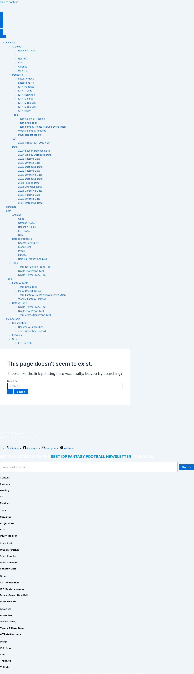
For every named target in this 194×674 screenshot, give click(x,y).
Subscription (19, 322)
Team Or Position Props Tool (34, 266)
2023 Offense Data (29, 162)
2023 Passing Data (29, 158)
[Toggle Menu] (3, 36)
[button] (97, 18)
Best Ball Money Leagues (32, 258)
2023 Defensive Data (30, 166)
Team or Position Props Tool (34, 314)
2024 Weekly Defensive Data (35, 154)
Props (21, 250)
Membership (13, 318)
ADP (14, 138)
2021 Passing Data (29, 182)
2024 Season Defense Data (34, 150)
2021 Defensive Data (30, 190)
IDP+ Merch (25, 343)
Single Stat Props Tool (31, 270)
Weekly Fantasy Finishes (32, 130)
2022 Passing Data (29, 170)
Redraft (22, 58)
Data (15, 146)
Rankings (11, 206)
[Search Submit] (10, 391)
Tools (15, 114)
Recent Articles (27, 50)
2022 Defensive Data (30, 178)
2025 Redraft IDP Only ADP (34, 142)
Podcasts (17, 74)
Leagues (17, 334)
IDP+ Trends (25, 90)
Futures (22, 254)
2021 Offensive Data (30, 186)
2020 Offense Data (29, 198)
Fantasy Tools (20, 282)
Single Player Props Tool (32, 274)
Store (15, 339)
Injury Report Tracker (30, 134)
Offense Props (26, 222)
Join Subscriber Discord (32, 331)
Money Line (24, 246)
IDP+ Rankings (26, 94)
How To (22, 70)
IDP (20, 62)
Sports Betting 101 (28, 242)
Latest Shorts (26, 82)
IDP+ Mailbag (25, 98)
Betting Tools (19, 302)
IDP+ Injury (24, 110)
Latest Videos (26, 78)
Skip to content (9, 1)
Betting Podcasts (22, 238)
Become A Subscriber (30, 326)
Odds (21, 218)
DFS (20, 234)
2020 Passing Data (29, 194)
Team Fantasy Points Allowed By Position (42, 126)
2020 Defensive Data (30, 202)
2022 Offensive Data (30, 174)
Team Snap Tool (27, 122)
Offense (22, 66)
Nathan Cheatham (10, 441)
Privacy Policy (8, 621)
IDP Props (24, 230)
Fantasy (10, 42)
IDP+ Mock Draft (27, 102)
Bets (8, 210)
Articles (16, 46)
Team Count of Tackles (31, 118)
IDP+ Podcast (26, 86)
